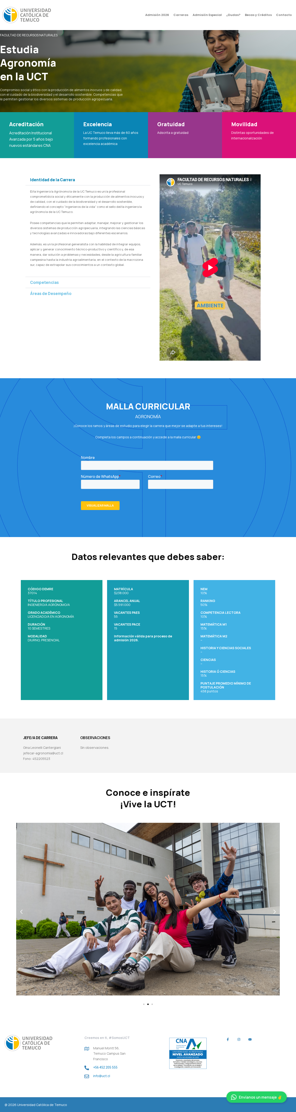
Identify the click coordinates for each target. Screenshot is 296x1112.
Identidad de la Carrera (52, 179)
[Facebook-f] (227, 1039)
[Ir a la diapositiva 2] (148, 1004)
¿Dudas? (233, 15)
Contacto (284, 15)
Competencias (44, 282)
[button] (87, 179)
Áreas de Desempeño (50, 293)
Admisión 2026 (157, 15)
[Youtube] (249, 1039)
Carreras (180, 15)
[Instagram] (238, 1039)
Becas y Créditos (258, 15)
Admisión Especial (207, 15)
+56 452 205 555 (105, 1067)
